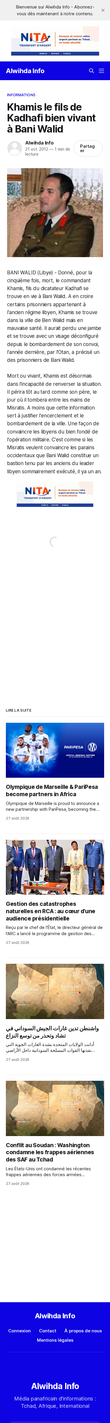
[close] (103, 10)
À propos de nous (83, 1330)
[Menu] (101, 70)
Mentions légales (55, 1340)
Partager (87, 148)
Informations (21, 94)
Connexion (19, 1330)
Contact (47, 1330)
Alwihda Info (25, 71)
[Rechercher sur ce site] (91, 70)
